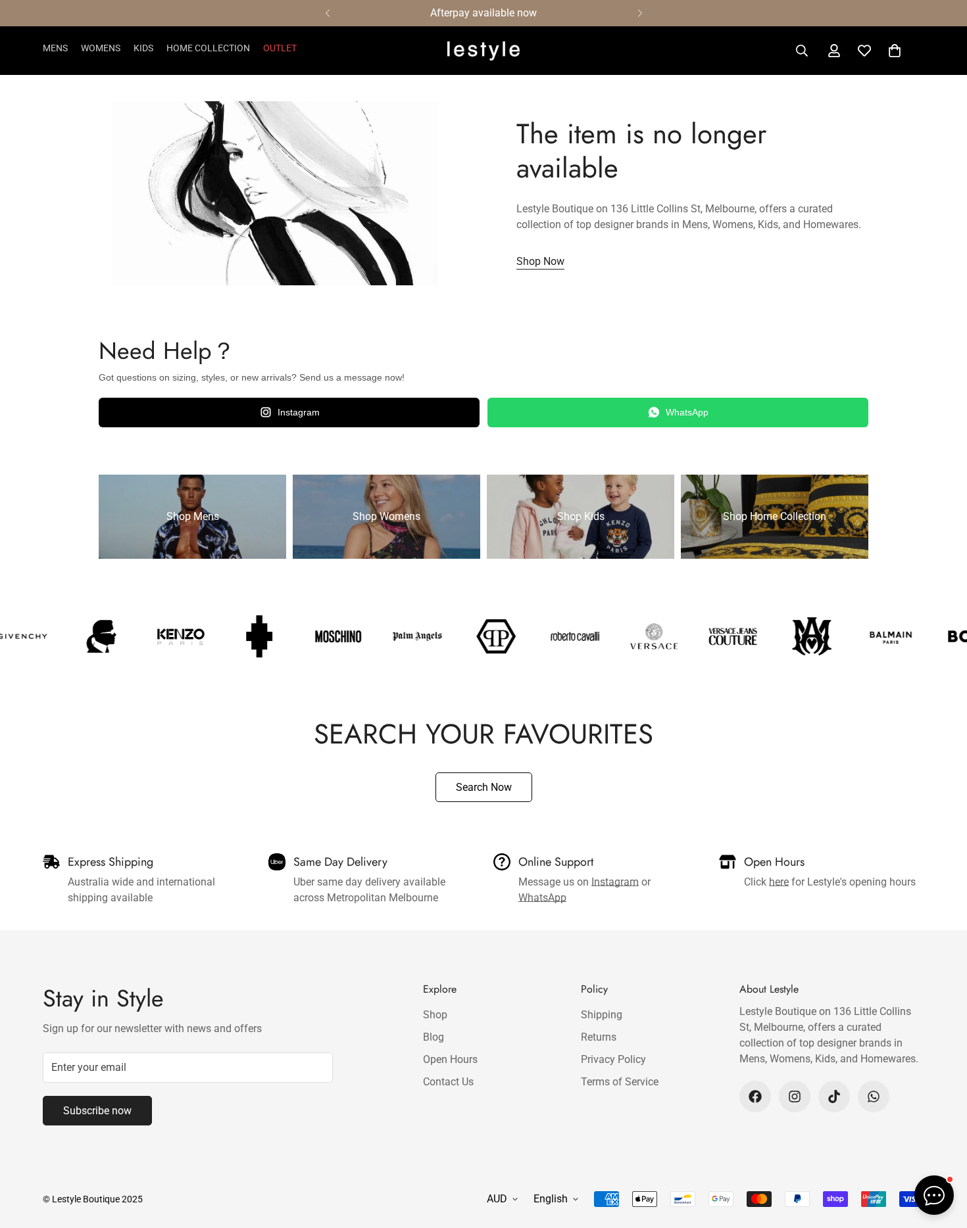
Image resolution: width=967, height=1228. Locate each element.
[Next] (640, 13)
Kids (143, 48)
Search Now (484, 787)
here (779, 882)
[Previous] (327, 13)
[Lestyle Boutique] (483, 51)
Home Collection (208, 48)
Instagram (299, 412)
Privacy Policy (613, 1059)
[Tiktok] (834, 1096)
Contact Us (448, 1081)
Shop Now (540, 261)
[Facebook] (755, 1096)
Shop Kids (581, 516)
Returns (598, 1037)
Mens (55, 48)
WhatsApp (687, 412)
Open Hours (450, 1059)
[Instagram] (794, 1096)
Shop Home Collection (774, 516)
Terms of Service (619, 1081)
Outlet (280, 48)
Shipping (601, 1014)
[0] (895, 50)
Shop (435, 1014)
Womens (100, 48)
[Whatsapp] (873, 1096)
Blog (433, 1037)
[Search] (802, 50)
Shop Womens (386, 516)
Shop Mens (192, 516)
